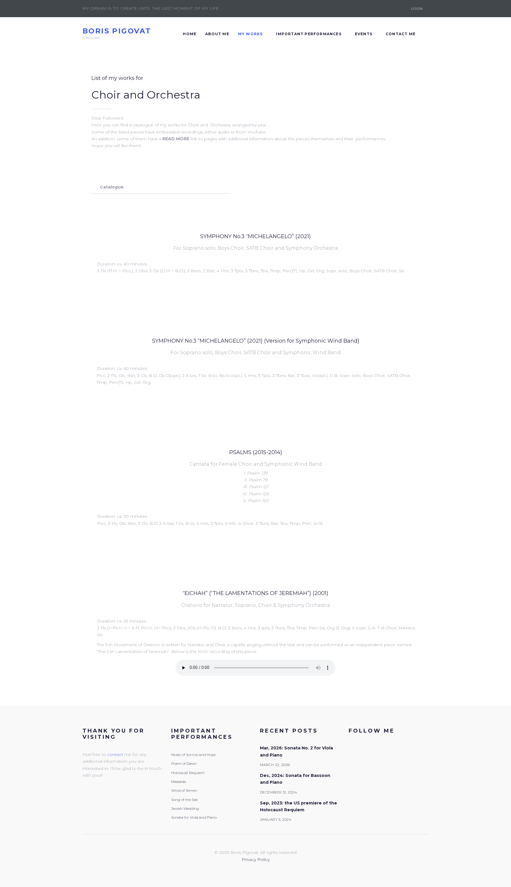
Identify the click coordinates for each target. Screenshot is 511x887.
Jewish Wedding (185, 808)
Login (417, 9)
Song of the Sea (184, 799)
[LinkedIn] (384, 9)
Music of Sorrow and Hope (193, 754)
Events (363, 34)
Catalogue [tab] (112, 187)
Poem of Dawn (184, 763)
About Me (217, 34)
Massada (178, 781)
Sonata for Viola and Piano (194, 817)
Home (189, 34)
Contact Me (400, 34)
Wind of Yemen (184, 790)
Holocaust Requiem (188, 772)
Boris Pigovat (117, 31)
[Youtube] (397, 9)
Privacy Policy (256, 859)
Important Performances (308, 34)
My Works (250, 34)
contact (115, 754)
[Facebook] (370, 9)
